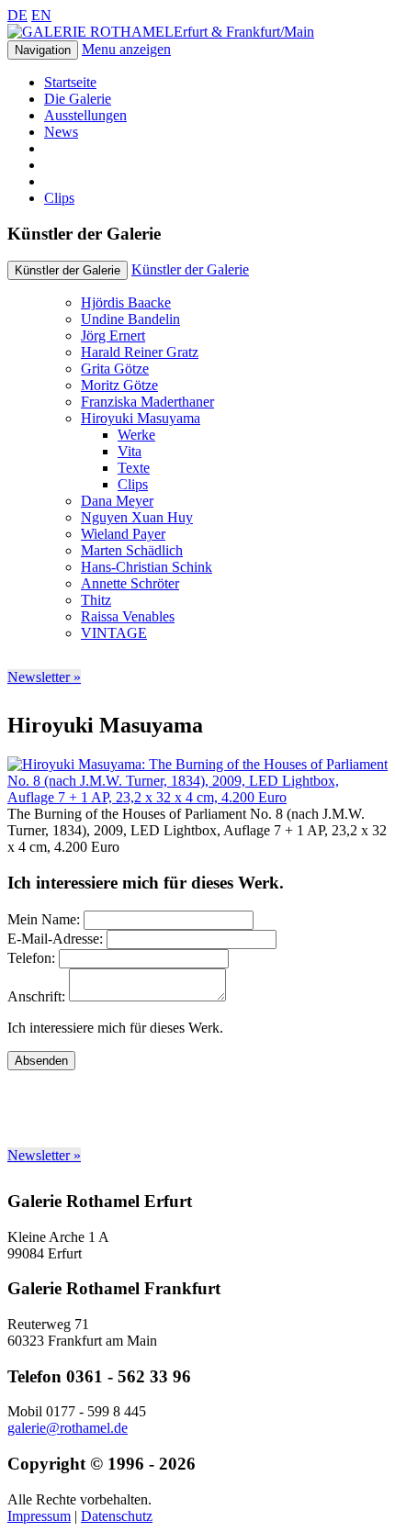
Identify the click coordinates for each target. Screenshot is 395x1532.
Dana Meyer (117, 501)
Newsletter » (44, 677)
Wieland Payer (123, 534)
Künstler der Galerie (190, 269)
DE (17, 15)
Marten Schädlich (132, 550)
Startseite (70, 82)
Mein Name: (43, 919)
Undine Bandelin (130, 319)
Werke (136, 434)
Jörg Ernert (113, 335)
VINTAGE (114, 633)
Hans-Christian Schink (146, 567)
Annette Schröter (130, 583)
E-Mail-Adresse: (55, 938)
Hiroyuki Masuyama (140, 418)
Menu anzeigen (126, 49)
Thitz (96, 600)
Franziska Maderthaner (147, 401)
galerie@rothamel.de (67, 1428)
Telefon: (31, 958)
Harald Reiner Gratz (139, 352)
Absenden (41, 1061)
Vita (129, 451)
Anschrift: (36, 996)
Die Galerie (77, 98)
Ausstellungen (85, 115)
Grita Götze (115, 368)
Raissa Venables (128, 616)
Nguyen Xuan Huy (137, 517)
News (61, 132)
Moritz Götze (119, 385)
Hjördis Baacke (126, 302)
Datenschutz (116, 1516)
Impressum (39, 1516)
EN (41, 15)
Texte (134, 467)
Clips (59, 198)
